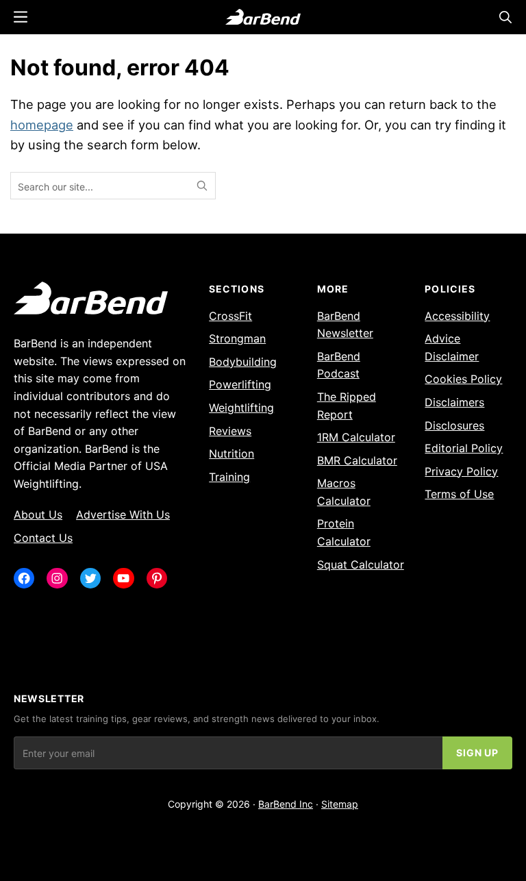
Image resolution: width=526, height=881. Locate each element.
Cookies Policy (463, 379)
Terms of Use (459, 494)
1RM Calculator (356, 437)
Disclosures (454, 425)
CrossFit (230, 316)
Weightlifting (241, 407)
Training (229, 477)
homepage (41, 124)
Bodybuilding (243, 362)
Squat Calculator (360, 564)
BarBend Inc (285, 804)
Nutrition (231, 453)
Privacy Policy (461, 471)
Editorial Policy (464, 448)
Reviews (230, 431)
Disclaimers (454, 402)
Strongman (237, 338)
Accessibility (457, 316)
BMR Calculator (357, 460)
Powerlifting (240, 384)
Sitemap (339, 804)
